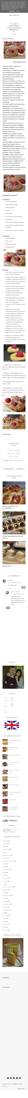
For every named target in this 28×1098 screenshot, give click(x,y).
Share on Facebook (14, 450)
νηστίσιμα (5, 898)
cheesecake (5, 843)
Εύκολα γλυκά (5, 849)
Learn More (12, 11)
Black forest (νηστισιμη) (13, 784)
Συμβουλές (5, 858)
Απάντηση (23, 587)
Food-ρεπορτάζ (6, 840)
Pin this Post (15, 456)
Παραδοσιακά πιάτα (7, 855)
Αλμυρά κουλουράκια (12, 777)
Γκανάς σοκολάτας (12, 799)
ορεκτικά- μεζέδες (6, 904)
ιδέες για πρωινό (6, 878)
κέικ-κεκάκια (5, 881)
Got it (18, 11)
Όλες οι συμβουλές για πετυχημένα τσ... (10, 507)
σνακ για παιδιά (6, 915)
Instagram (12, 700)
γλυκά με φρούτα (6, 869)
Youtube (12, 706)
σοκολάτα (5, 918)
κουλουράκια (5, 889)
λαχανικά (4, 892)
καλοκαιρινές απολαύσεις (8, 886)
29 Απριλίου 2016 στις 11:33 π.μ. (18, 594)
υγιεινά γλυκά (5, 924)
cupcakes (5, 846)
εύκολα (4, 872)
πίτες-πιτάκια (5, 907)
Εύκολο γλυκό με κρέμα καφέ (14, 755)
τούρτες (4, 921)
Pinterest (5, 706)
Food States (15, 591)
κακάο (4, 884)
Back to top (21, 1088)
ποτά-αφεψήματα (6, 909)
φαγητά (4, 927)
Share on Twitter (15, 453)
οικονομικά (16, 460)
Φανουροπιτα (7, 566)
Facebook (5, 700)
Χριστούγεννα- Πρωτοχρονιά (8, 861)
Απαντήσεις (9, 588)
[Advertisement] (13, 649)
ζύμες (12, 460)
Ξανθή (10, 580)
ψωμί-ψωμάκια (6, 930)
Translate (13, 831)
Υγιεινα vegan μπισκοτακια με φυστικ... (13, 537)
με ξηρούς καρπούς (6, 895)
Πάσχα (20, 460)
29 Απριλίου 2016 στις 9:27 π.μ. (14, 582)
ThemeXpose (15, 1084)
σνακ (23, 460)
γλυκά (9, 460)
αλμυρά (4, 863)
